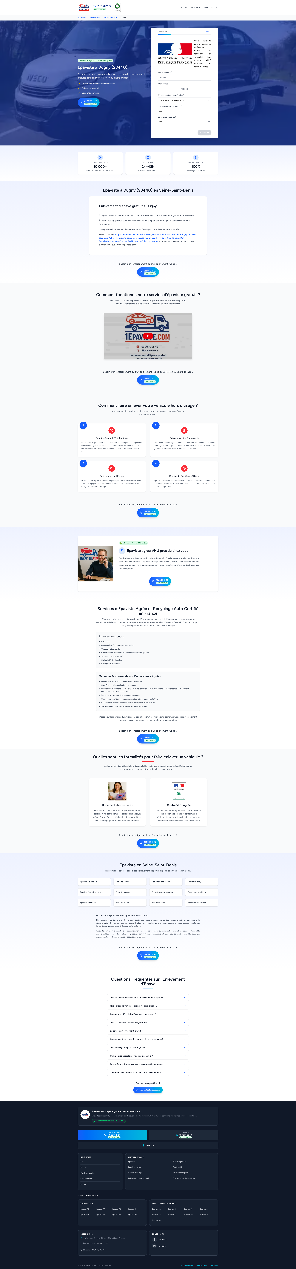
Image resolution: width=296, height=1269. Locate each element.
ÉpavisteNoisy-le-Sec (197, 902)
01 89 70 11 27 (104, 6)
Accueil (184, 7)
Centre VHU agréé (135, 1173)
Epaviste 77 (100, 1209)
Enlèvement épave (180, 1173)
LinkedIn (162, 1246)
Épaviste (131, 1161)
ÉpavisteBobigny (123, 892)
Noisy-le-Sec (165, 238)
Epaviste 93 (100, 1215)
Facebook (163, 1239)
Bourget (117, 234)
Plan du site (214, 1265)
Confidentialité (86, 1178)
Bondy (155, 238)
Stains (136, 234)
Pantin (148, 238)
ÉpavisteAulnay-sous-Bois (163, 892)
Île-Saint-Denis (178, 238)
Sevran (154, 241)
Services (194, 7)
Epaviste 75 (84, 1209)
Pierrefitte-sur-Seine (169, 234)
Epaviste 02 (156, 1209)
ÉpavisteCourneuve (88, 882)
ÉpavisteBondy (158, 902)
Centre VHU (178, 1167)
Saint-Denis (126, 238)
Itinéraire (150, 1145)
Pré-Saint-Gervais (118, 241)
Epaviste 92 (84, 1215)
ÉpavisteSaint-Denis (88, 902)
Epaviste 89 (156, 1220)
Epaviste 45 (156, 1215)
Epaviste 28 (204, 1209)
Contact (214, 7)
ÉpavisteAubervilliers (197, 892)
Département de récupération (171, 95)
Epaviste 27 (188, 1209)
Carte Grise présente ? (167, 117)
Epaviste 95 (132, 1215)
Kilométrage (163, 83)
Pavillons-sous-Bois (137, 241)
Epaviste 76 (204, 1215)
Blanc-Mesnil (145, 234)
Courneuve (127, 234)
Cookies (83, 1184)
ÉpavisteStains (122, 882)
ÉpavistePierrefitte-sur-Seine (92, 892)
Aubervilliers (114, 238)
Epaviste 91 (132, 1209)
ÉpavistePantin (122, 902)
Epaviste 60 (188, 1215)
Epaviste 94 (116, 1215)
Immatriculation (165, 72)
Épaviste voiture (134, 1167)
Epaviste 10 (172, 1209)
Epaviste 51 (172, 1215)
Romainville (104, 241)
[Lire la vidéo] (148, 336)
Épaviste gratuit (179, 1161)
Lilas (148, 241)
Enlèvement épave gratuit (139, 1178)
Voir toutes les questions (150, 1090)
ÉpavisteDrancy (194, 882)
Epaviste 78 (116, 1209)
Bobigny (184, 234)
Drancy (155, 234)
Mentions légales (87, 1173)
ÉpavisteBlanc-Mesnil (161, 882)
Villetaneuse (138, 238)
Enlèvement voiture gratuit (184, 1178)
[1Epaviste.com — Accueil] (85, 1114)
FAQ (206, 7)
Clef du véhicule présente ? (170, 106)
